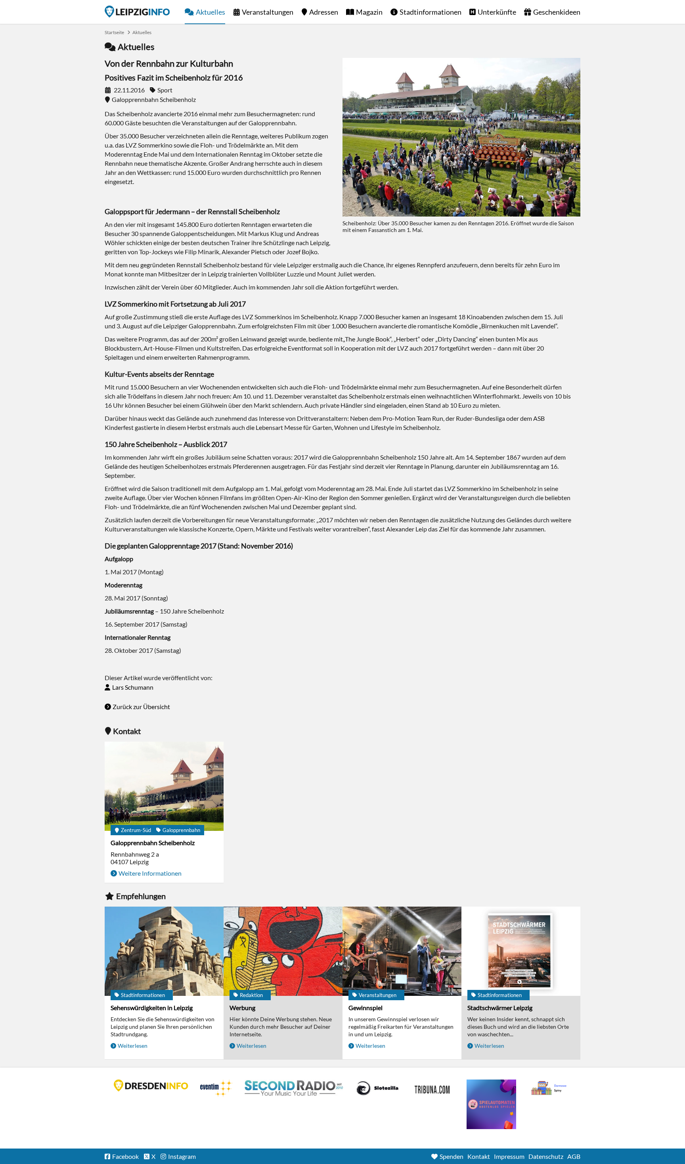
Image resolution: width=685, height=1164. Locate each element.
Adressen (323, 12)
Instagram (182, 1156)
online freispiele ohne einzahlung (491, 1104)
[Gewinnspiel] (401, 951)
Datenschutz (545, 1156)
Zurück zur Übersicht (141, 706)
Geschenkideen (556, 12)
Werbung (242, 1007)
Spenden (451, 1156)
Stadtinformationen (430, 12)
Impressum (509, 1156)
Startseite (137, 11)
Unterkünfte (497, 12)
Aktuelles (210, 12)
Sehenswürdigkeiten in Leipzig (152, 1007)
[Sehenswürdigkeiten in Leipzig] (164, 951)
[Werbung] (283, 951)
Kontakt (478, 1156)
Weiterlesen (132, 1045)
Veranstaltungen (267, 12)
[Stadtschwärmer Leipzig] (520, 951)
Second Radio (294, 1088)
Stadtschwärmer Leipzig (499, 1007)
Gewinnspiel (365, 1007)
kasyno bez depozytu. (550, 1088)
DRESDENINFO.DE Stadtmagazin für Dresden (151, 1085)
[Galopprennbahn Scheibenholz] (164, 786)
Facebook (125, 1156)
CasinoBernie (433, 1088)
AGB (573, 1156)
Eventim (216, 1088)
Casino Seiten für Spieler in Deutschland (377, 1088)
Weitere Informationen (150, 873)
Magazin (369, 12)
